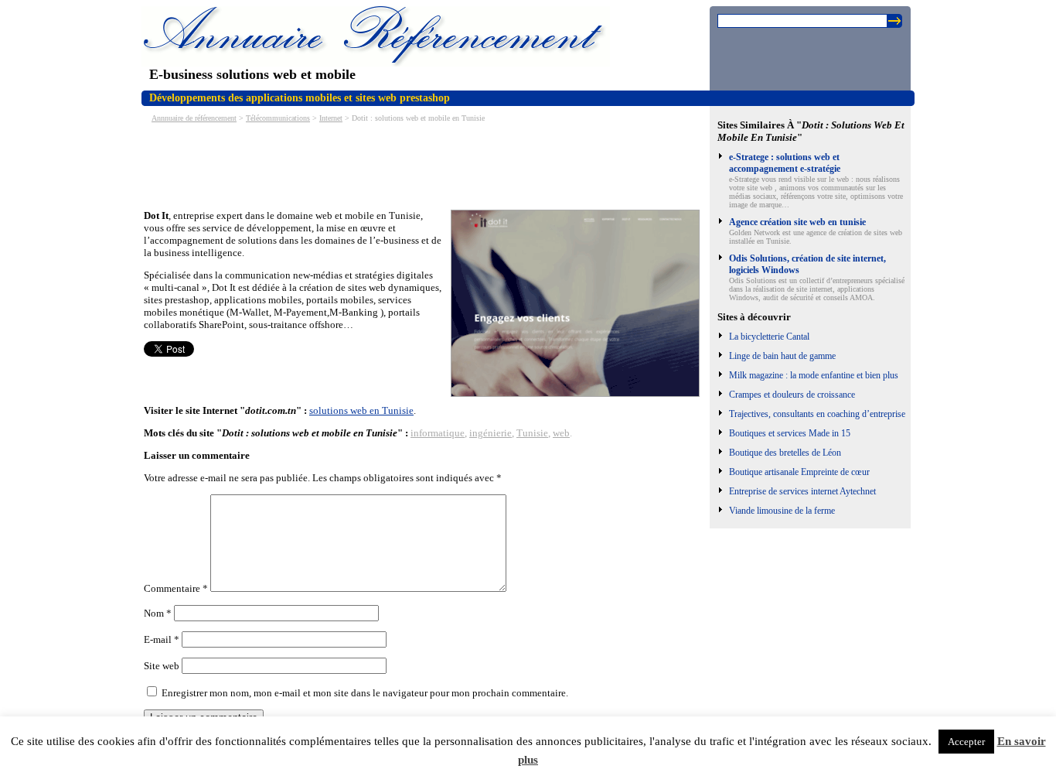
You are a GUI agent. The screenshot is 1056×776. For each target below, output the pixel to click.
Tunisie (532, 433)
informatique (437, 433)
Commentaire (176, 588)
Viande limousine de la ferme (782, 510)
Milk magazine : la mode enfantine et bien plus (813, 375)
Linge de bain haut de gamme (782, 355)
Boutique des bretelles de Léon (785, 452)
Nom (158, 613)
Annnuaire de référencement (194, 118)
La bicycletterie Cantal (769, 336)
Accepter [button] (966, 741)
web (561, 433)
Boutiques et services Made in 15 (789, 433)
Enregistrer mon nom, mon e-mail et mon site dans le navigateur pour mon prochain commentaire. (365, 693)
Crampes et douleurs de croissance (792, 394)
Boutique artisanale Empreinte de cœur (799, 472)
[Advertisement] (425, 165)
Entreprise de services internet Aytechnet (802, 491)
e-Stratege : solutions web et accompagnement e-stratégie (784, 163)
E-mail (161, 639)
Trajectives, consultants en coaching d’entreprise (817, 414)
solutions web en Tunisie (361, 410)
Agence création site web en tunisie (797, 222)
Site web (161, 666)
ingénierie (490, 433)
